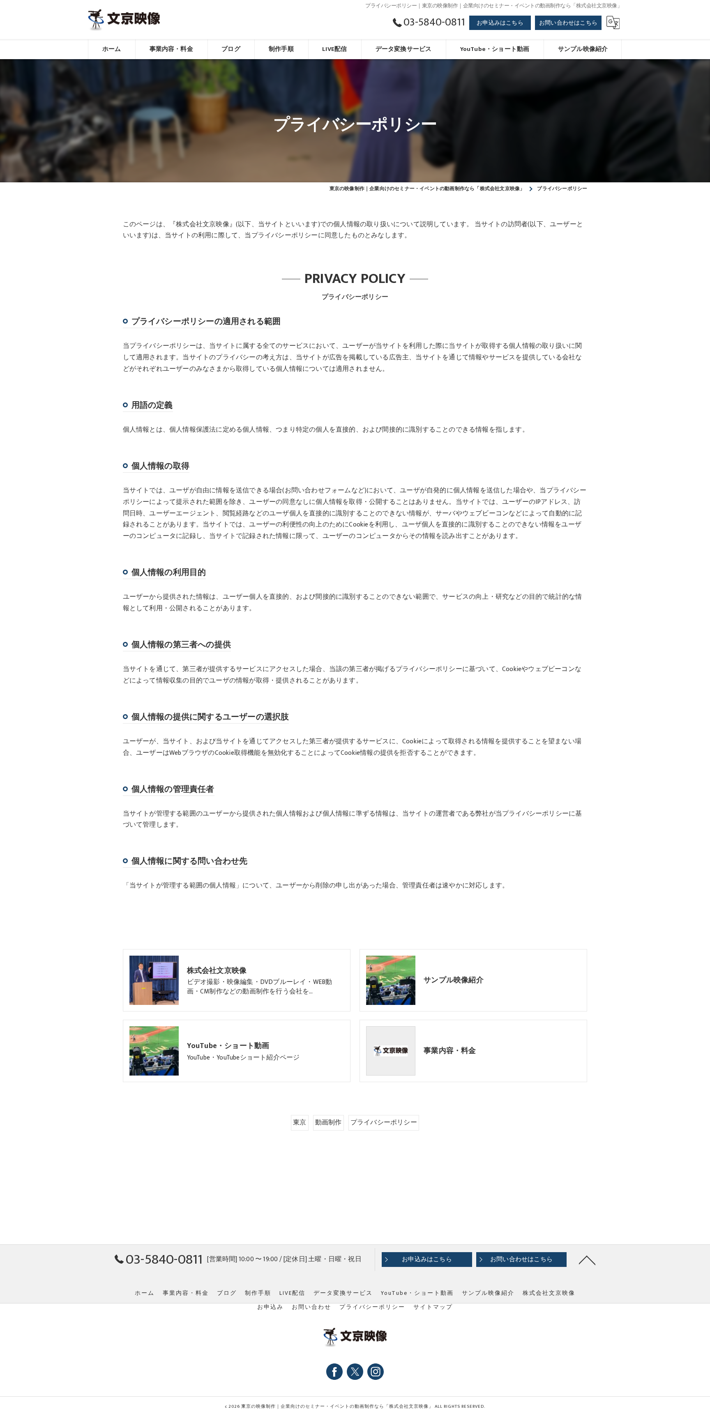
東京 (299, 1122)
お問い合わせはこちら (568, 23)
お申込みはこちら (500, 23)
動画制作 (328, 1122)
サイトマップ (433, 1307)
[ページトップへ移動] (587, 1259)
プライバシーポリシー (383, 1122)
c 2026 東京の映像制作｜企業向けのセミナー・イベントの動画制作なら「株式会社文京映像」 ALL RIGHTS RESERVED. (355, 1406)
